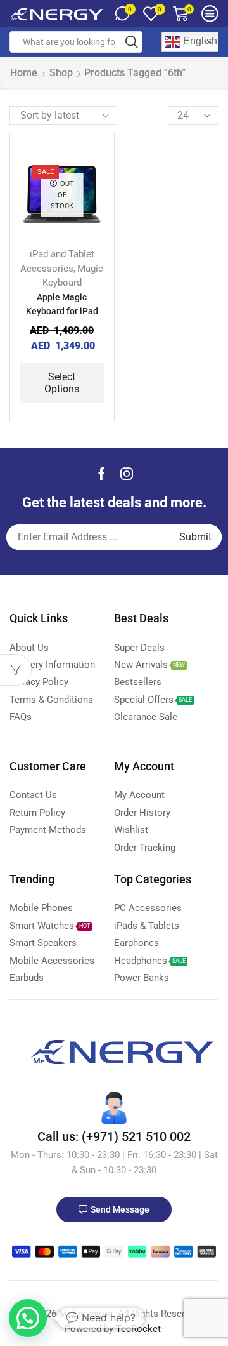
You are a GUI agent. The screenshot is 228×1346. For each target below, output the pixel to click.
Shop (61, 73)
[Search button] (132, 42)
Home (23, 73)
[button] (28, 1318)
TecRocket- (139, 1329)
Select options (61, 383)
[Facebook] (102, 473)
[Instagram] (126, 473)
